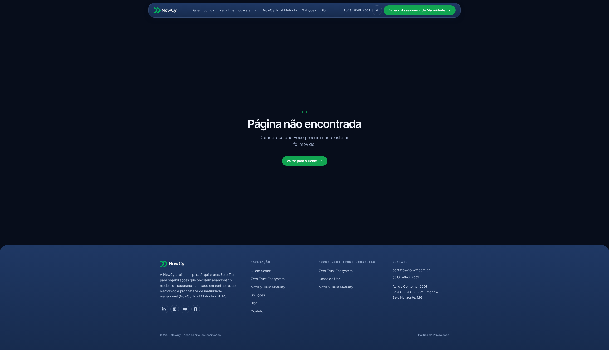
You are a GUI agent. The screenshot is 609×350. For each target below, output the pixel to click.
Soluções (309, 10)
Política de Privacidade (433, 335)
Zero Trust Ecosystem (236, 10)
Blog (324, 10)
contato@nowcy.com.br (411, 270)
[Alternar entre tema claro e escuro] (377, 10)
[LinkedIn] (164, 309)
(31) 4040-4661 (357, 10)
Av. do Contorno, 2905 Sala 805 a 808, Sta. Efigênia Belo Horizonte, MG (415, 291)
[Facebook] (195, 309)
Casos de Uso (329, 279)
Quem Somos (203, 10)
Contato (257, 311)
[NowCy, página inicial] (165, 10)
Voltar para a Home (302, 161)
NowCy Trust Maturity (280, 10)
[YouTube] (185, 309)
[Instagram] (174, 309)
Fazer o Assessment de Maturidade (416, 10)
